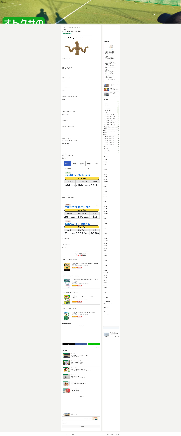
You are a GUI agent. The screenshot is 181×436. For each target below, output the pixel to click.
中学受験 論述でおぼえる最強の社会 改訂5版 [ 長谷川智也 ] (83, 312)
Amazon (74, 267)
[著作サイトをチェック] (108, 79)
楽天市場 (79, 267)
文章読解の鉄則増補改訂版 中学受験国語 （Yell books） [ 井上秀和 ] (85, 263)
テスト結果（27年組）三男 (66, 323)
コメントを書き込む (81, 426)
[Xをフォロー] (109, 79)
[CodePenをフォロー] (111, 79)
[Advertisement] (81, 333)
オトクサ (111, 49)
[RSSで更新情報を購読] (114, 79)
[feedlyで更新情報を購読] (112, 79)
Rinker (75, 264)
